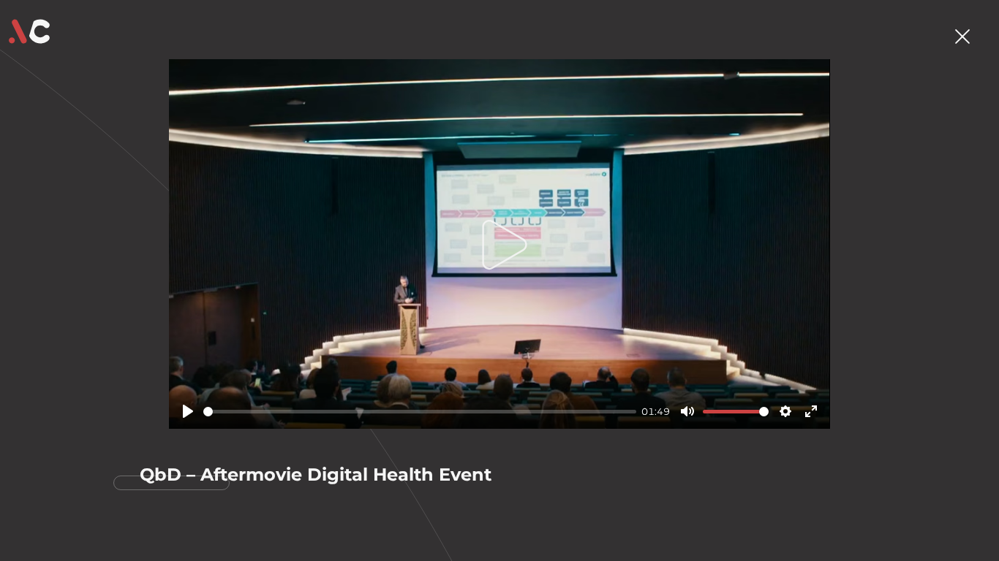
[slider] (419, 412)
